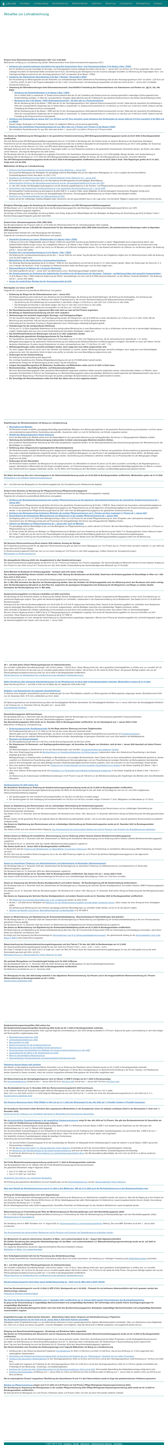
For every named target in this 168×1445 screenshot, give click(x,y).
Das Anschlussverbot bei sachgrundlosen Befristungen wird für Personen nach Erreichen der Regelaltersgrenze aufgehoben (103, 829)
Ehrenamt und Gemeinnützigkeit (23, 739)
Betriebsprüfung (143, 3)
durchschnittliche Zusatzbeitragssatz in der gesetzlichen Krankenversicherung (42, 1120)
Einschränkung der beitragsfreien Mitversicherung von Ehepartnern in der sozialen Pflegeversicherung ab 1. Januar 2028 (63, 515)
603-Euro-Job (68, 1081)
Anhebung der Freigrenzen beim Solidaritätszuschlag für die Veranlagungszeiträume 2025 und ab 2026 (52, 1369)
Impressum (68, 1444)
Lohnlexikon (117, 1444)
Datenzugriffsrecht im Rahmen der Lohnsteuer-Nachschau (35, 268)
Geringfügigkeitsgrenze (17, 1081)
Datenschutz (85, 1444)
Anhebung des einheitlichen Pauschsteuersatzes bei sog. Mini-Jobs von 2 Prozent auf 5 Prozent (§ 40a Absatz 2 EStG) (62, 126)
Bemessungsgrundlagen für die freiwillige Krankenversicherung (35, 1047)
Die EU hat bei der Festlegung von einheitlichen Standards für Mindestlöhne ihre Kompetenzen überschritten (49, 1114)
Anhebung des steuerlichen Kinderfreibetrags (28, 1358)
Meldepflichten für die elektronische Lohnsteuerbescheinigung (37, 260)
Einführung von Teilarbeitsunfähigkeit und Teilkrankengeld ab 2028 (37, 196)
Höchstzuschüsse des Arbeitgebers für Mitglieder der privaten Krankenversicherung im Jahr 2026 (49, 1050)
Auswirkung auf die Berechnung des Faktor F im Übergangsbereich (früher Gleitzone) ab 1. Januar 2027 (52, 177)
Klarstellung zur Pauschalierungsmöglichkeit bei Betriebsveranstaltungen (81, 770)
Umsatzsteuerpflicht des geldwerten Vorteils (100, 749)
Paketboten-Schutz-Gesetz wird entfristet (22, 1064)
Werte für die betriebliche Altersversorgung (27, 1055)
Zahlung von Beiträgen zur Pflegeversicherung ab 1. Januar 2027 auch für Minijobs (46, 523)
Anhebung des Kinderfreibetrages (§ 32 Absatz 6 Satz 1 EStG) (42, 92)
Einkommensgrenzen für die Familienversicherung (30, 1045)
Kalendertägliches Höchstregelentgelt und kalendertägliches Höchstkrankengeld (42, 1058)
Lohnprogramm (126, 3)
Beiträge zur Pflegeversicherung (18, 1385)
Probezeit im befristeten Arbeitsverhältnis (21, 1293)
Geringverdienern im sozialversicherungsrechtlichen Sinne (60, 1153)
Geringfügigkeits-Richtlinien (15, 707)
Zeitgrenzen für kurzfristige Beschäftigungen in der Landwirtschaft (39, 900)
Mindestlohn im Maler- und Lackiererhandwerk (23, 1249)
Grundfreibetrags (63, 1351)
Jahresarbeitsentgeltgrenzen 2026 (23, 1039)
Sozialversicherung (60, 3)
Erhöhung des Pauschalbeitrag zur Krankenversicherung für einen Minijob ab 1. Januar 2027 (47, 170)
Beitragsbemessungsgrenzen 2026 (23, 1037)
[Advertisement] (82, 38)
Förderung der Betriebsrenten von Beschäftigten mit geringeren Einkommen (55, 849)
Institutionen (97, 3)
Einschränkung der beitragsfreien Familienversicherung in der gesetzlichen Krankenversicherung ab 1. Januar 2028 (57, 188)
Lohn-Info (10, 3)
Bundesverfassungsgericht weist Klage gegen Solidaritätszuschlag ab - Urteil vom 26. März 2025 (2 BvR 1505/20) (54, 1281)
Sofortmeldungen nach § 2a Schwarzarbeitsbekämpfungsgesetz (79, 935)
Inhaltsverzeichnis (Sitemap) (101, 1444)
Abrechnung (111, 3)
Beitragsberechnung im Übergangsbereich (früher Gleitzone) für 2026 (33, 954)
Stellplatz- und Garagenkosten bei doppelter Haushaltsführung (32, 690)
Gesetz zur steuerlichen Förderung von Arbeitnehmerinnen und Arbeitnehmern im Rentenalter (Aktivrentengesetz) (55, 863)
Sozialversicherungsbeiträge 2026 (18, 980)
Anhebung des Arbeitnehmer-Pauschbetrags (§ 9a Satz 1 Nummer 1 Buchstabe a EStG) (48, 76)
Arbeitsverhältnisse (80, 3)
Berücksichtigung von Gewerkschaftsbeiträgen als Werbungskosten (70, 752)
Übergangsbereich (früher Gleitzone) (110, 1182)
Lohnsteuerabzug (41, 3)
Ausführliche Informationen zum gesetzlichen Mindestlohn (28, 1178)
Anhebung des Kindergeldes (21, 1372)
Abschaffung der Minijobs (20, 426)
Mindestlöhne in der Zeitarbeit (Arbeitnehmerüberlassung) (28, 478)
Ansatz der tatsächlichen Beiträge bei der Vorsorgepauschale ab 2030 (40, 281)
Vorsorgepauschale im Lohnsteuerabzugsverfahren (81, 1223)
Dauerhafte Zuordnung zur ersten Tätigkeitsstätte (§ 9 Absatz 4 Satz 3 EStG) (43, 239)
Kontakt (76, 1444)
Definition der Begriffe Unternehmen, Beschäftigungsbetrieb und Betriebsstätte (41, 910)
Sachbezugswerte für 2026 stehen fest (21, 784)
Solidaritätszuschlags (137, 1258)
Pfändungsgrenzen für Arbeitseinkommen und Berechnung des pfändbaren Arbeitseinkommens (43, 675)
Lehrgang (158, 3)
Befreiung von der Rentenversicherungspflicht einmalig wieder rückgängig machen (80, 902)
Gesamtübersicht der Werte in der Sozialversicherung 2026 (33, 1052)
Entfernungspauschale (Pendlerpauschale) (28, 728)
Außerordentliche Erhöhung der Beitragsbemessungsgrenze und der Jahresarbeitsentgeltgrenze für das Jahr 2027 (57, 183)
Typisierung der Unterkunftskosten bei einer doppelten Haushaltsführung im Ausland (85, 765)
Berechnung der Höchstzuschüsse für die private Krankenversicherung (42, 1150)
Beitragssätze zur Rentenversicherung (20, 553)
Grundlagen (25, 3)
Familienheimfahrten (130, 733)
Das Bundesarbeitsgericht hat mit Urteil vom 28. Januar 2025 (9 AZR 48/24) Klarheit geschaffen (46, 1319)
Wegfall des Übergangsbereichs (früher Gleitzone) (31, 434)
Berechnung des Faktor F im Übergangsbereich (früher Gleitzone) (43, 1148)
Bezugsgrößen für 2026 (19, 1042)
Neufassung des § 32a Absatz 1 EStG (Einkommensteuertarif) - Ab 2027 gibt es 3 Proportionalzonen (59, 100)
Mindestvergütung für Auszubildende (19, 1217)
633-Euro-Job (113, 1081)
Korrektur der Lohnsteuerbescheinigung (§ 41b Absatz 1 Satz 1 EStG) (40, 252)
